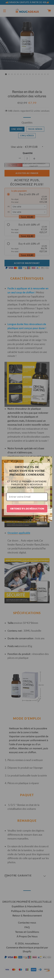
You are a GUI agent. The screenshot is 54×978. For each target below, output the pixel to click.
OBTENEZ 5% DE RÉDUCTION (27, 508)
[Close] (48, 460)
